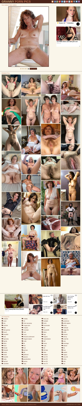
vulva (64, 359)
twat (64, 350)
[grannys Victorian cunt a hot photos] (31, 85)
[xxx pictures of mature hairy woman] (70, 238)
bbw (4, 327)
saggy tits (66, 330)
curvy (24, 334)
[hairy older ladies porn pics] (31, 111)
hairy (24, 363)
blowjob (5, 350)
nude (44, 345)
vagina (65, 354)
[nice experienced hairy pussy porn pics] (70, 107)
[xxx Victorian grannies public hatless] (70, 185)
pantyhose (66, 321)
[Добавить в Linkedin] (62, 2)
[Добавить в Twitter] (77, 2)
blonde (5, 348)
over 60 (45, 361)
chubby (25, 318)
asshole (5, 325)
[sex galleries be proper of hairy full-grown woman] (11, 205)
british (5, 354)
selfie (64, 332)
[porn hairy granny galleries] (51, 244)
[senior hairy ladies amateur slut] (31, 140)
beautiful (5, 334)
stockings (66, 343)
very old (65, 357)
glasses (25, 357)
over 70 (45, 363)
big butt (5, 361)
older (44, 352)
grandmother (27, 359)
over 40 (45, 357)
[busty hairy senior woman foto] (51, 140)
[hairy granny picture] (70, 263)
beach (5, 332)
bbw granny (6, 330)
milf (44, 341)
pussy (65, 325)
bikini (4, 343)
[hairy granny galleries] (70, 157)
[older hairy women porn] (51, 198)
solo (64, 341)
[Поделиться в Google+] (60, 2)
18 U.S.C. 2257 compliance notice (27, 404)
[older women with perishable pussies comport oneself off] (51, 108)
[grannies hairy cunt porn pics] (11, 229)
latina (44, 332)
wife (64, 361)
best (4, 336)
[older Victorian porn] (11, 138)
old (44, 348)
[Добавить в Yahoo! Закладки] (79, 2)
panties (65, 318)
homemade (46, 325)
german (25, 350)
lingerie (45, 336)
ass (4, 323)
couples (25, 327)
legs (44, 334)
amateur (5, 318)
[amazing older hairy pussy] (11, 254)
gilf (24, 352)
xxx (64, 363)
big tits (5, 341)
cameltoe (6, 363)
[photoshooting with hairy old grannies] (70, 129)
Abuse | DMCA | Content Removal (10, 404)
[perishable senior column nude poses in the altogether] (31, 164)
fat (24, 343)
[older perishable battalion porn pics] (51, 168)
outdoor (45, 354)
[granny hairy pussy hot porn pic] (51, 272)
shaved (65, 334)
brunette (5, 357)
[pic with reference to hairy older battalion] (11, 171)
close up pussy (27, 323)
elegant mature (27, 339)
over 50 (45, 359)
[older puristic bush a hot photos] (11, 86)
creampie (26, 330)
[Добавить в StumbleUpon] (72, 2)
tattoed (65, 345)
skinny (65, 336)
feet (24, 345)
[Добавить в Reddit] (69, 2)
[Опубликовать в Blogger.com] (52, 2)
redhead (65, 327)
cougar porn (26, 325)
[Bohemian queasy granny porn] (31, 208)
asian (4, 321)
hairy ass (45, 318)
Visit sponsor (33, 68)
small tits (65, 339)
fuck (24, 348)
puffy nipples (66, 323)
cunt (24, 332)
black (4, 345)
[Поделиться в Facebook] (55, 2)
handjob (45, 321)
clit (24, 321)
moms (45, 343)
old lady (45, 350)
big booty (6, 339)
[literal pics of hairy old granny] (70, 213)
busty (4, 359)
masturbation (47, 339)
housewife (46, 330)
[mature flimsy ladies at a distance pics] (11, 112)
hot (44, 327)
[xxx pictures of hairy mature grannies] (51, 223)
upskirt (65, 352)
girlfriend (25, 354)
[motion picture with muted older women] (51, 84)
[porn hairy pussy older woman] (31, 238)
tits (64, 348)
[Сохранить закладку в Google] (57, 2)
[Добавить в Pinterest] (67, 2)
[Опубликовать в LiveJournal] (65, 2)
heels (44, 323)
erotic (25, 341)
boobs (5, 352)
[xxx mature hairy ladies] (28, 36)
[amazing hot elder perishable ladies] (31, 183)
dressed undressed (28, 336)
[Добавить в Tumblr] (74, 2)
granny (25, 361)
